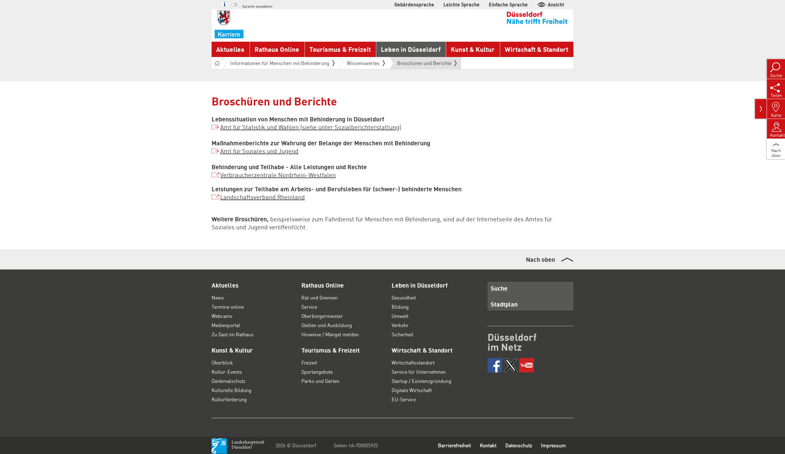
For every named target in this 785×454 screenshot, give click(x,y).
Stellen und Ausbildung (326, 325)
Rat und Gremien (319, 297)
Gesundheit (404, 297)
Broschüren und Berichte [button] (424, 64)
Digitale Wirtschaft (412, 390)
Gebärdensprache (414, 4)
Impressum (553, 445)
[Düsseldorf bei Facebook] (495, 365)
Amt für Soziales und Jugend (259, 151)
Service (309, 306)
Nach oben (540, 259)
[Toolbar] (761, 109)
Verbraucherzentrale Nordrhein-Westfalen (278, 175)
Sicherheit (402, 334)
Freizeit (309, 362)
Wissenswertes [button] (363, 63)
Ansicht (556, 4)
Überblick (222, 362)
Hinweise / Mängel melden (330, 334)
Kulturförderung (229, 399)
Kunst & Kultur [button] (473, 49)
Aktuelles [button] (230, 49)
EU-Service (404, 399)
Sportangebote (317, 371)
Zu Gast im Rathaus (233, 334)
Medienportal (226, 325)
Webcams (222, 316)
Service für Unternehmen (419, 371)
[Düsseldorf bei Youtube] (526, 365)
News (218, 297)
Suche (499, 288)
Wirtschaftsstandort (413, 362)
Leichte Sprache (461, 4)
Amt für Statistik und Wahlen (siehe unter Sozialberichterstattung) (310, 127)
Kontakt (488, 445)
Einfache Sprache (508, 4)
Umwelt (400, 316)
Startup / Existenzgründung (421, 381)
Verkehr (400, 325)
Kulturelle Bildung (231, 390)
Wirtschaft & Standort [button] (536, 49)
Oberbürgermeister (322, 316)
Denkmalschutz (228, 381)
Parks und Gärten (320, 381)
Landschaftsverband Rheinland (262, 197)
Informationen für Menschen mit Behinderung (279, 63)
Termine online (228, 306)
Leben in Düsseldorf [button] (411, 49)
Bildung (400, 306)
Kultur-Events (227, 371)
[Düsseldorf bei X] (511, 365)
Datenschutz (518, 445)
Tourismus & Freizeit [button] (340, 49)
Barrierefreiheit (454, 445)
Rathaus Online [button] (277, 49)
